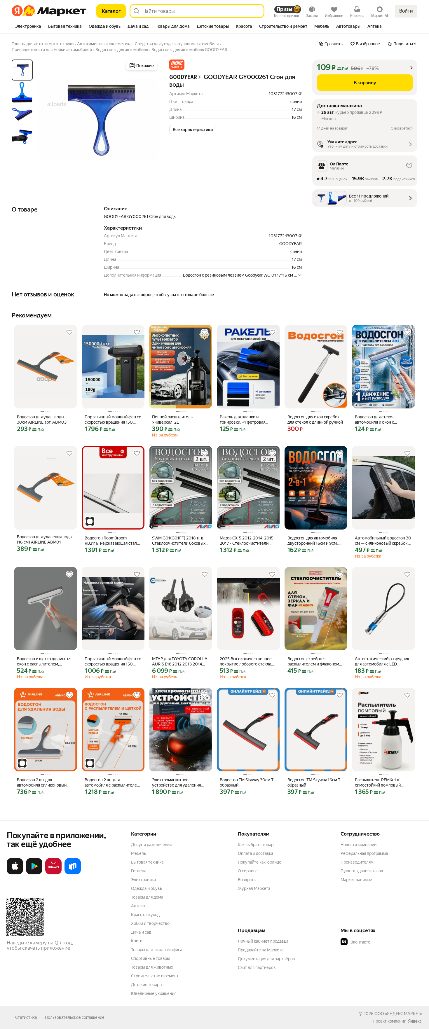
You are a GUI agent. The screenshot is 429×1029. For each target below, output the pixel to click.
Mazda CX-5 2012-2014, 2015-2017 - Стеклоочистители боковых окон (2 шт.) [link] (247, 541)
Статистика (26, 1017)
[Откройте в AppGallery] (53, 873)
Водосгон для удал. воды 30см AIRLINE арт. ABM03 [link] (42, 419)
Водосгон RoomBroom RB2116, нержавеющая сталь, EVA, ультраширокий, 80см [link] (112, 541)
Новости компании (358, 844)
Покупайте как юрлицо (259, 862)
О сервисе (248, 871)
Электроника (143, 879)
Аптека (138, 906)
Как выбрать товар (255, 844)
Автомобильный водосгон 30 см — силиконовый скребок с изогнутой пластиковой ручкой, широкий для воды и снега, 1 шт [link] (383, 541)
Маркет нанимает (357, 879)
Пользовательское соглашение (74, 1017)
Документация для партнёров (266, 958)
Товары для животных (152, 967)
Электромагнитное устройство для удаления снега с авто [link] (176, 783)
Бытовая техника (147, 862)
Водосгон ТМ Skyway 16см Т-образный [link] (314, 782)
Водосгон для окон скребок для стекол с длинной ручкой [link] (315, 419)
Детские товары (146, 984)
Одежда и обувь (146, 888)
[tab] (28, 27)
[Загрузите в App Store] (15, 873)
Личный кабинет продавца (263, 941)
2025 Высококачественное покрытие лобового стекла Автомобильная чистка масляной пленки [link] (246, 661)
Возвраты (247, 879)
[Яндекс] (414, 1021)
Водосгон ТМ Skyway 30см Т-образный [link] (247, 782)
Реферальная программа (364, 853)
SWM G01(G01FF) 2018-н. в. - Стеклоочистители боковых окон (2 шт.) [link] (179, 541)
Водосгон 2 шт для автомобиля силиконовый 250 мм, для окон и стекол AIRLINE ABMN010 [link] (42, 783)
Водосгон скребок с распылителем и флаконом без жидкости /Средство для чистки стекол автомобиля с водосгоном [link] (314, 661)
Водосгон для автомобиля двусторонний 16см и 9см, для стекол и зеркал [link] (312, 541)
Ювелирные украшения (153, 993)
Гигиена (138, 871)
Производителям (357, 862)
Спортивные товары (150, 958)
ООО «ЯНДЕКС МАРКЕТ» (398, 1013)
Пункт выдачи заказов (362, 871)
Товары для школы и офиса (156, 949)
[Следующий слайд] (149, 120)
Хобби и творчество (150, 923)
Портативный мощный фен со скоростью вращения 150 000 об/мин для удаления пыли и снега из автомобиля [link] (113, 420)
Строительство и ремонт (155, 976)
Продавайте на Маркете (261, 950)
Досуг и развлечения (151, 844)
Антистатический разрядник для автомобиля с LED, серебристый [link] (382, 661)
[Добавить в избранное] (69, 332)
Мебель (138, 853)
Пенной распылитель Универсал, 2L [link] (172, 419)
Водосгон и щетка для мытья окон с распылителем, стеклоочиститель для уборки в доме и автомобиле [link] (44, 661)
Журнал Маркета (254, 888)
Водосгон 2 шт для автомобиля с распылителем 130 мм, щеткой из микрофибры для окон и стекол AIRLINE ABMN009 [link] (112, 783)
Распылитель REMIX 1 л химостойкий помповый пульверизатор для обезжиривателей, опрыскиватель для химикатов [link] (378, 783)
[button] (176, 65)
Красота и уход (145, 914)
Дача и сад (141, 932)
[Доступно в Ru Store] (72, 873)
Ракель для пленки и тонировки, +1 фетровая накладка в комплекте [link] (242, 420)
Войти (406, 11)
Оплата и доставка (255, 853)
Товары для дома (147, 897)
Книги (136, 941)
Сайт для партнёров (257, 967)
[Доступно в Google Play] (34, 873)
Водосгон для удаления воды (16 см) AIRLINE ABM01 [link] (44, 539)
